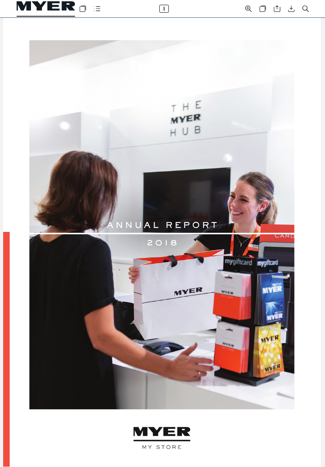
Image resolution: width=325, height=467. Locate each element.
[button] (83, 8)
